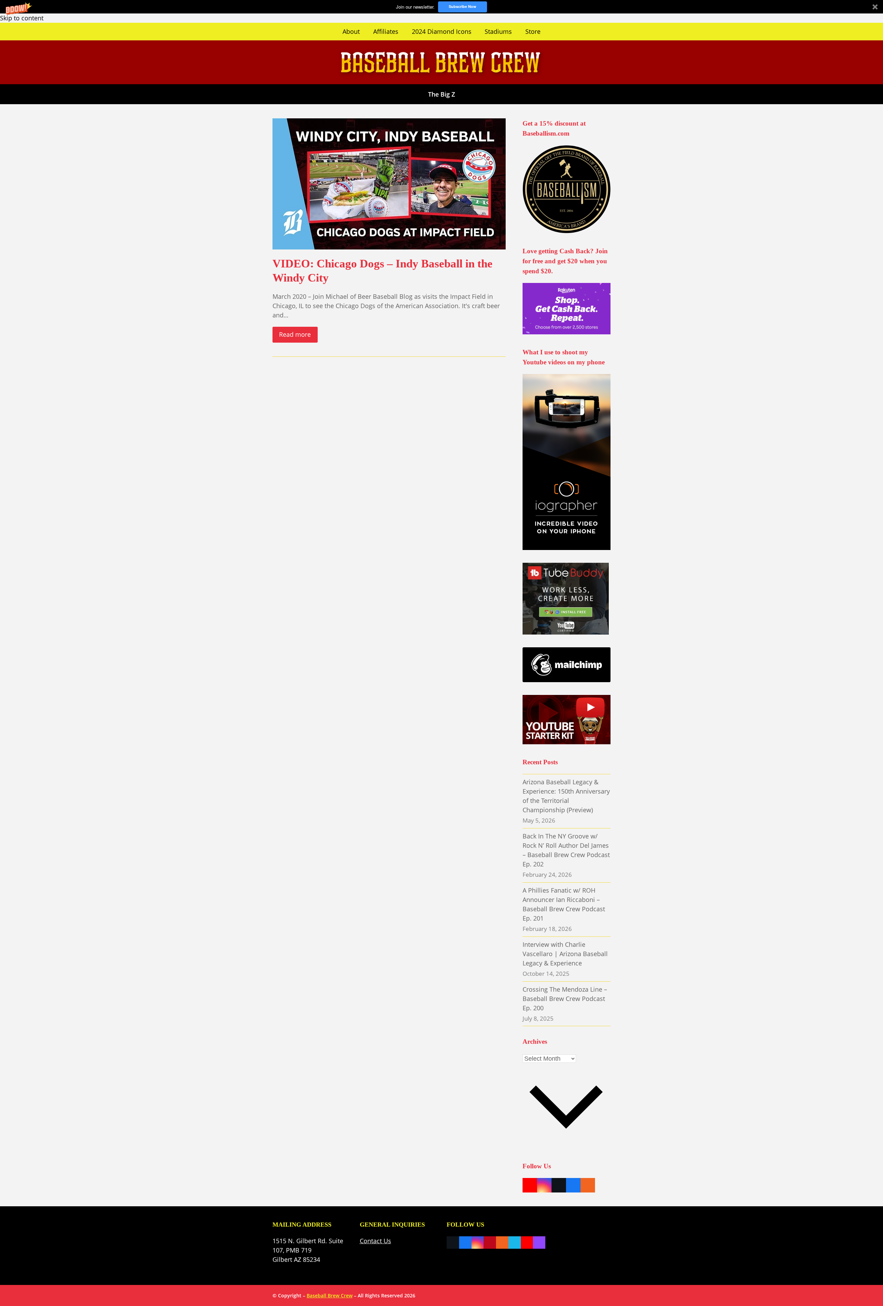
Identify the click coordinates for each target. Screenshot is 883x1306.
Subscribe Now (462, 6)
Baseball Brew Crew (330, 1295)
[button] (441, 6)
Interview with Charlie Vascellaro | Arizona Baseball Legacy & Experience (565, 953)
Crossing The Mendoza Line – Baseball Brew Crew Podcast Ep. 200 (565, 998)
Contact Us (375, 1241)
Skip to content (21, 18)
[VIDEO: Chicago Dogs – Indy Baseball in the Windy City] (389, 183)
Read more (295, 334)
